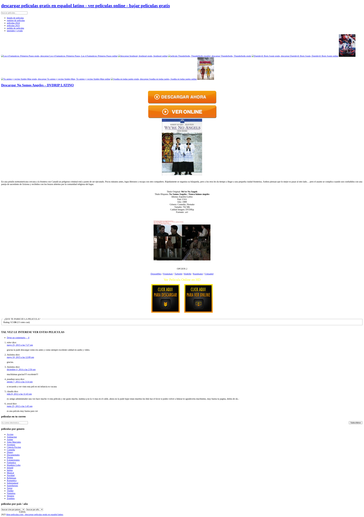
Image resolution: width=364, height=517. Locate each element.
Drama (10, 457)
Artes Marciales (14, 442)
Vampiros (11, 493)
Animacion (12, 437)
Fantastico (11, 462)
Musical (10, 473)
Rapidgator (198, 274)
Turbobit (178, 274)
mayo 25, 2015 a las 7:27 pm (20, 345)
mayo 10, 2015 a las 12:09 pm (20, 357)
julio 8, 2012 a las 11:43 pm (19, 394)
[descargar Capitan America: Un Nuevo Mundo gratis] (347, 56)
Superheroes (12, 485)
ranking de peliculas (16, 20)
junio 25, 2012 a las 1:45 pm (19, 406)
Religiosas (11, 478)
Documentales (13, 455)
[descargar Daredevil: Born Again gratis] (295, 56)
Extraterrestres (13, 460)
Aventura (11, 444)
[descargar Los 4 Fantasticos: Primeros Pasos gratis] (59, 56)
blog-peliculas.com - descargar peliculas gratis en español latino (34, 514)
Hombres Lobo (13, 465)
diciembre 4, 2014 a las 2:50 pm (21, 369)
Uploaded (209, 274)
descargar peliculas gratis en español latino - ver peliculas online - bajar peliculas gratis (85, 5)
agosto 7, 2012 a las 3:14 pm (20, 382)
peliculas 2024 (13, 23)
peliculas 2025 (13, 25)
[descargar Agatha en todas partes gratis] (154, 79)
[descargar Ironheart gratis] (143, 56)
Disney (10, 452)
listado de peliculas (15, 18)
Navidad (11, 475)
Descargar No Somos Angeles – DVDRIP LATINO (37, 85)
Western (10, 496)
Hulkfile (187, 274)
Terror (9, 488)
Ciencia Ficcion (14, 447)
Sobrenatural (12, 483)
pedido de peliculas (15, 28)
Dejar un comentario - (18, 337)
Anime (10, 439)
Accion (10, 434)
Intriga (10, 470)
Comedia (11, 450)
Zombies (11, 498)
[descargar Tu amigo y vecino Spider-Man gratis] (55, 79)
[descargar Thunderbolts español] (209, 56)
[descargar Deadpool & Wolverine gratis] (205, 79)
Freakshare (168, 274)
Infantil (10, 467)
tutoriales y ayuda (15, 30)
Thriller (10, 491)
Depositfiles (156, 274)
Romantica (11, 480)
